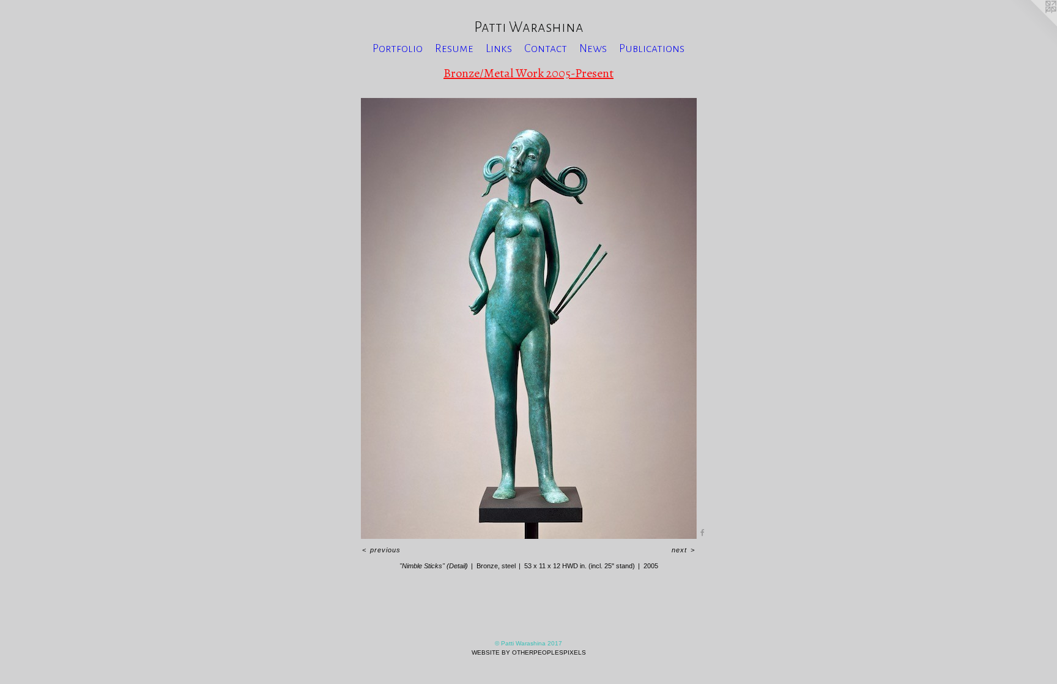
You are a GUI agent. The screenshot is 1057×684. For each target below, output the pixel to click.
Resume (454, 48)
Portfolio (398, 48)
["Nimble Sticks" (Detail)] (529, 318)
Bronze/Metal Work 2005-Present (528, 73)
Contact (545, 48)
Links (499, 48)
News (593, 48)
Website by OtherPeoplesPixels (529, 652)
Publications (651, 48)
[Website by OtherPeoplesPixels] (1032, 24)
